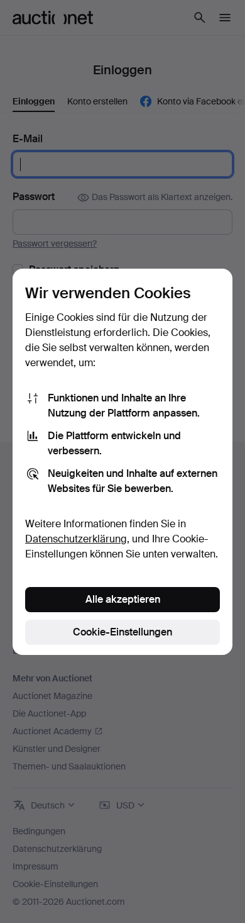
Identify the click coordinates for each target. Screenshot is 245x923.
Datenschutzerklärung (76, 538)
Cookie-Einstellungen (122, 632)
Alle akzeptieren (122, 599)
